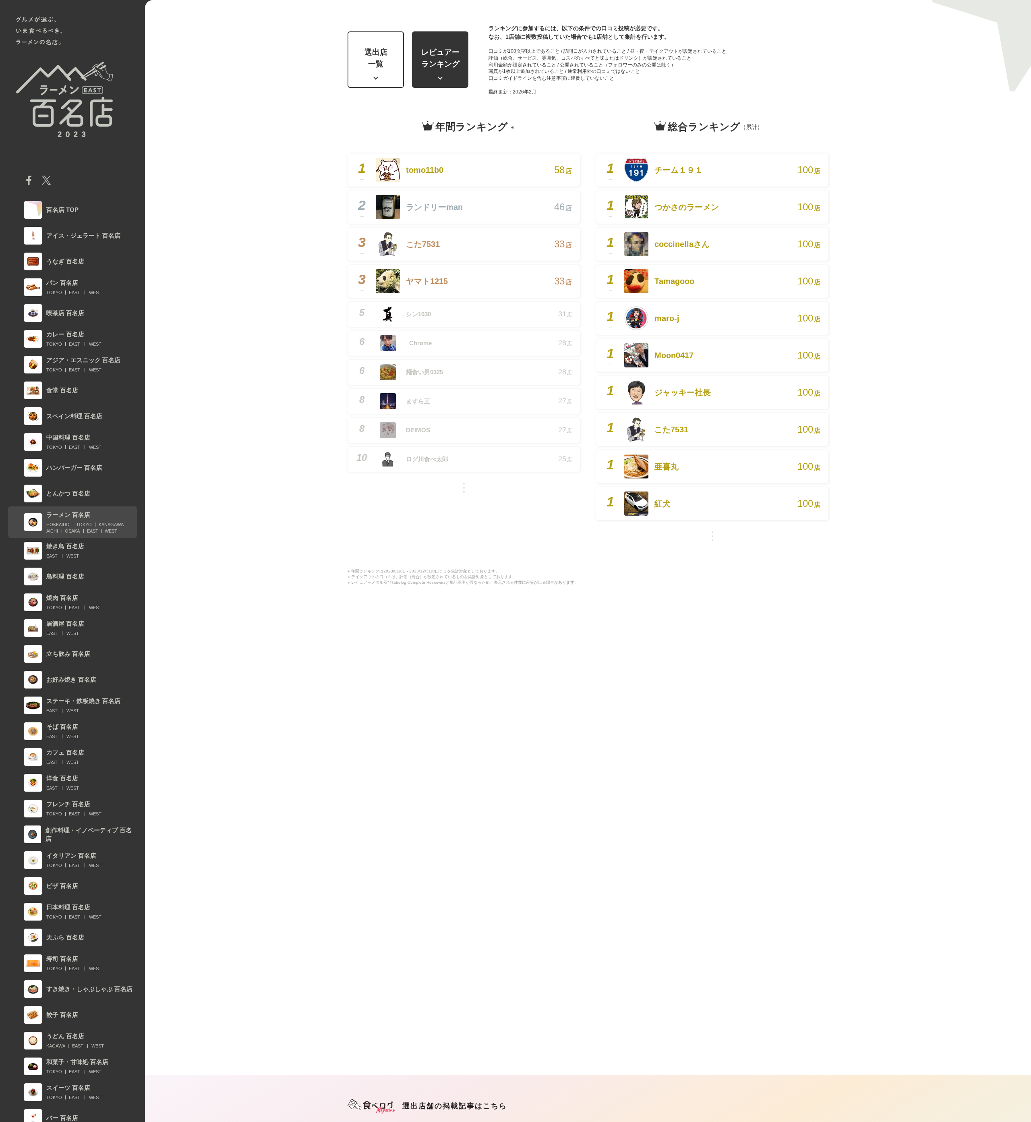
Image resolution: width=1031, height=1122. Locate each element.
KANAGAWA (111, 524)
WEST (95, 292)
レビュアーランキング (440, 58)
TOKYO (54, 292)
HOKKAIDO (58, 524)
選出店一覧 (375, 58)
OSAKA (72, 531)
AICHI (52, 531)
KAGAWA (55, 1045)
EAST (74, 292)
